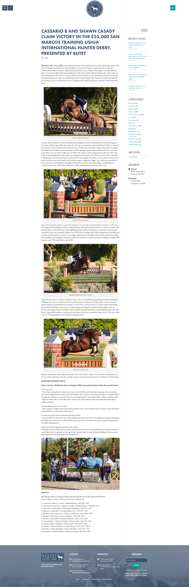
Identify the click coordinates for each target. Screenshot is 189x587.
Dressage (131, 103)
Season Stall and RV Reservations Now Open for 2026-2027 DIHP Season (137, 56)
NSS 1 (132, 136)
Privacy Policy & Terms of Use (102, 579)
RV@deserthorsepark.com (80, 572)
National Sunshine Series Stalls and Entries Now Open (136, 45)
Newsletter (132, 120)
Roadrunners (132, 131)
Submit (136, 565)
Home (77, 579)
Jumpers (131, 112)
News (130, 117)
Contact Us (85, 579)
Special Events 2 (133, 139)
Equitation (131, 106)
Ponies (130, 123)
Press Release (133, 126)
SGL (172, 8)
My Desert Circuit (134, 114)
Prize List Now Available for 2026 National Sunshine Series (137, 77)
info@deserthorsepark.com (81, 561)
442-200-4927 (80, 567)
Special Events (133, 134)
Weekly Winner (133, 144)
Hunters (131, 109)
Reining (131, 128)
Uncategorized (133, 142)
